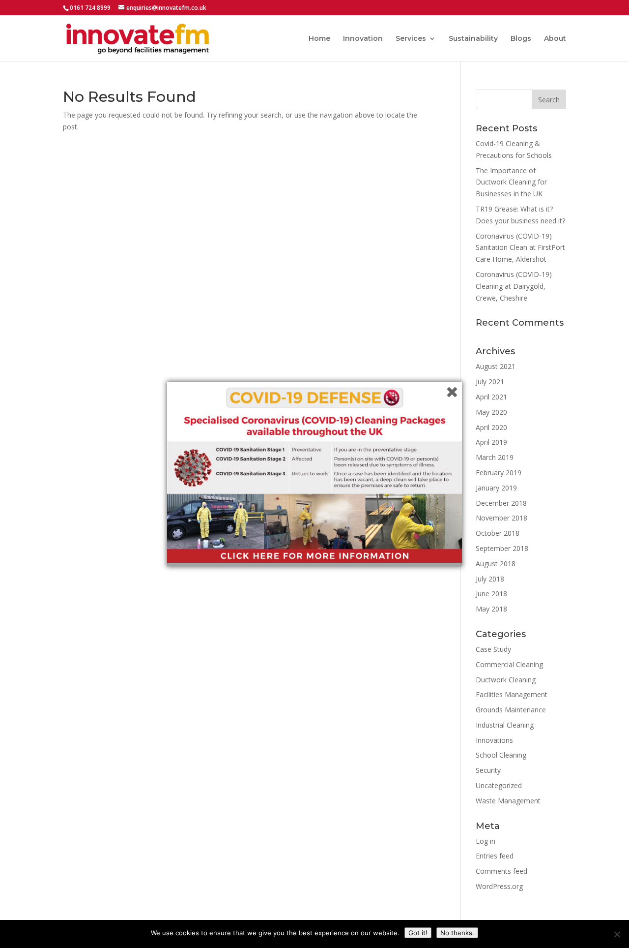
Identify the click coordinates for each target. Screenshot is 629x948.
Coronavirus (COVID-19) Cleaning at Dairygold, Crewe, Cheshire (514, 286)
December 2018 (501, 503)
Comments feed (501, 871)
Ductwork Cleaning (506, 679)
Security (488, 770)
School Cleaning (501, 755)
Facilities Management (511, 694)
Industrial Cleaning (505, 725)
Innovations (494, 740)
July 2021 (490, 381)
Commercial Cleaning (509, 664)
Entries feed (495, 855)
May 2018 (491, 608)
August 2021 (495, 366)
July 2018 (490, 578)
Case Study (493, 649)
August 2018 (495, 563)
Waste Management (508, 800)
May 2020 (491, 412)
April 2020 (491, 427)
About (555, 39)
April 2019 (491, 442)
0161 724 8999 (90, 7)
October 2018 (497, 533)
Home (319, 39)
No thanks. (457, 933)
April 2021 (491, 396)
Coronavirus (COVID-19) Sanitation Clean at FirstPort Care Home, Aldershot (520, 247)
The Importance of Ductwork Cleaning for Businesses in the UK (511, 182)
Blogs (521, 39)
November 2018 (501, 517)
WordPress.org (499, 886)
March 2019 (495, 457)
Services (411, 39)
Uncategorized (499, 785)
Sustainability (473, 39)
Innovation (363, 39)
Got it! (418, 933)
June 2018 (491, 593)
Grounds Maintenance (511, 709)
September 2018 (502, 548)
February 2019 (498, 472)
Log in (485, 841)
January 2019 (496, 487)
